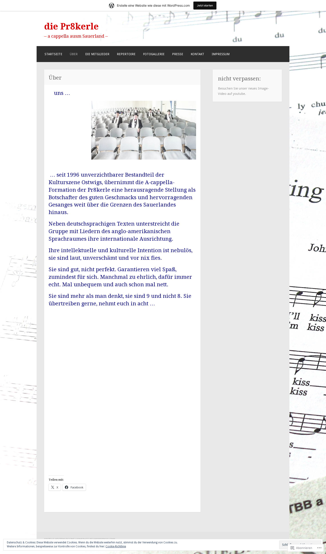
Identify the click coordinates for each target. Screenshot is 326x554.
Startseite (53, 54)
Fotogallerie (154, 54)
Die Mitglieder (97, 54)
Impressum (221, 54)
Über (74, 54)
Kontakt (197, 54)
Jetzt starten (205, 5)
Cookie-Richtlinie (116, 546)
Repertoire (126, 54)
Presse (177, 54)
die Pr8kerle (71, 26)
